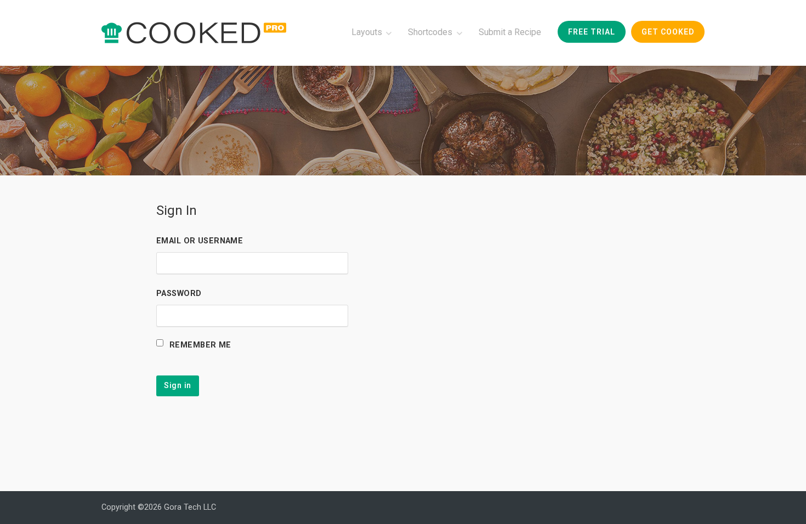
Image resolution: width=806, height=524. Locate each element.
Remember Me (200, 345)
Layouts (366, 32)
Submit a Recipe (510, 32)
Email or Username (199, 241)
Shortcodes (430, 32)
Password (178, 293)
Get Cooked (668, 31)
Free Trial (591, 31)
